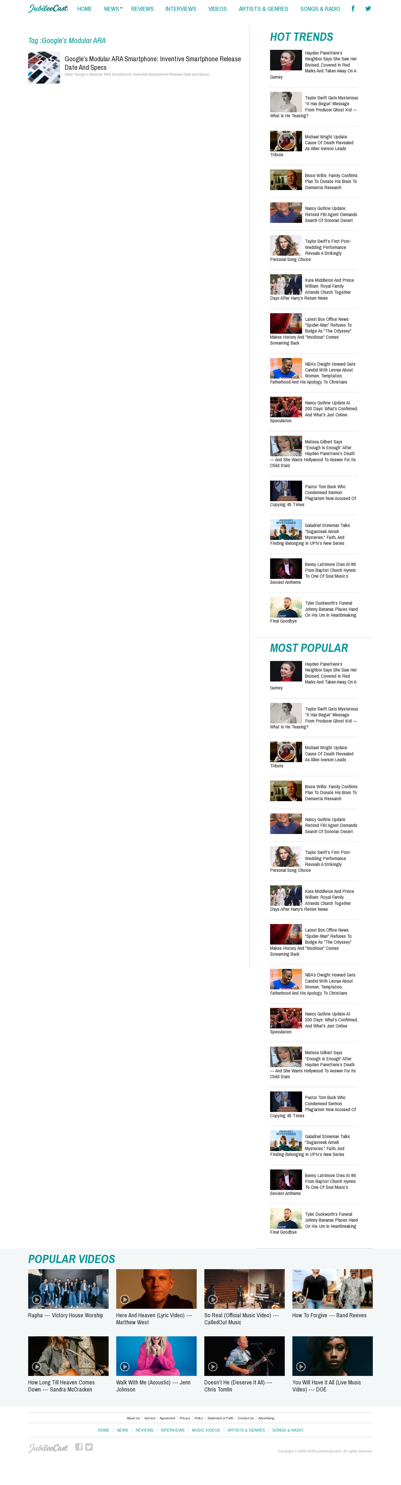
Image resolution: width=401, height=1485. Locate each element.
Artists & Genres (246, 1430)
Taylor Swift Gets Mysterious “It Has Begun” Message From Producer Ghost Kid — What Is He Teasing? (314, 106)
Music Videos (206, 1430)
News (122, 1430)
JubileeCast (48, 1448)
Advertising (266, 1418)
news (111, 8)
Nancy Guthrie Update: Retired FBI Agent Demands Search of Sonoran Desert (331, 214)
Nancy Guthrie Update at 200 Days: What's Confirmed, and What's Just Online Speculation (314, 411)
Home (103, 1430)
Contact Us (246, 1418)
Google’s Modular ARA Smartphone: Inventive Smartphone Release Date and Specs (153, 63)
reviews (142, 8)
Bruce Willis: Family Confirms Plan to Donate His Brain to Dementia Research (331, 181)
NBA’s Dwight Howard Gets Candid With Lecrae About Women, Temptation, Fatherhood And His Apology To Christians (312, 372)
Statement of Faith (220, 1418)
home (84, 8)
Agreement (167, 1418)
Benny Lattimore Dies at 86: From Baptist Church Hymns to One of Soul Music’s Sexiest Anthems (313, 573)
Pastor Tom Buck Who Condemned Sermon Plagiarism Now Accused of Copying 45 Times (313, 495)
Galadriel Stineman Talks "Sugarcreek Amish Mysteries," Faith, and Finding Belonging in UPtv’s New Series (310, 534)
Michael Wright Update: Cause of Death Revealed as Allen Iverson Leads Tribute (311, 145)
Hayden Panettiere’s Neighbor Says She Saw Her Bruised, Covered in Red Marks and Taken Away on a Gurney (313, 64)
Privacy (185, 1418)
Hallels (48, 8)
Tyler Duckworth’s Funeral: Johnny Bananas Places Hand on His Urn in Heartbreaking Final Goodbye (314, 611)
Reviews (145, 1430)
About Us (133, 1418)
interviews (181, 8)
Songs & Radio (287, 1430)
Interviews (173, 1430)
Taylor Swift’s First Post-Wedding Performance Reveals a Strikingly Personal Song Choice (310, 250)
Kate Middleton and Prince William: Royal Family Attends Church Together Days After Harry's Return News (312, 289)
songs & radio (320, 8)
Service (149, 1418)
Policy (199, 1418)
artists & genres (263, 8)
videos (217, 8)
